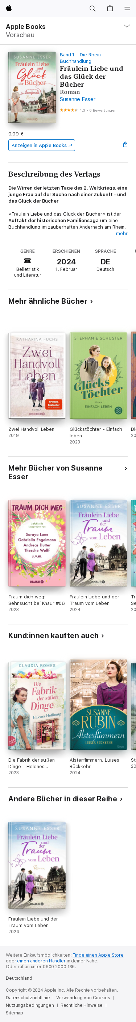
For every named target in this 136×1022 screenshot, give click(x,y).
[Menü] (127, 8)
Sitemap (14, 1012)
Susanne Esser (77, 99)
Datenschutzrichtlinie (28, 997)
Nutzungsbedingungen (30, 1005)
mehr (122, 233)
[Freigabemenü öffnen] (125, 145)
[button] (92, 8)
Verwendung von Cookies (83, 997)
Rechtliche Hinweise (82, 1005)
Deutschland (19, 978)
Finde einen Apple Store (98, 955)
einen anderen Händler (41, 960)
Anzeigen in (39, 145)
